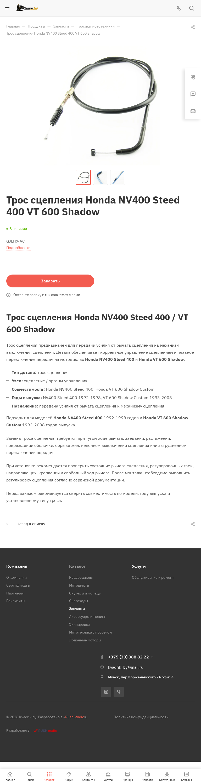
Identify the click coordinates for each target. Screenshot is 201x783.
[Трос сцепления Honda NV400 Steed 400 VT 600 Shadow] (100, 105)
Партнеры (15, 593)
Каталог (77, 566)
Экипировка (79, 624)
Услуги (139, 566)
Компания (16, 566)
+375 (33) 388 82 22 (128, 656)
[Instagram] (106, 692)
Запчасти (77, 608)
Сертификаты (18, 585)
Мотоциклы (79, 585)
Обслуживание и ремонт (153, 577)
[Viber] (119, 692)
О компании (16, 577)
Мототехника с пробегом (90, 632)
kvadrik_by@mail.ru (125, 667)
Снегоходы (78, 600)
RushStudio (74, 717)
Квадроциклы (81, 577)
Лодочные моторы (85, 640)
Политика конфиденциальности (141, 717)
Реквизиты (15, 600)
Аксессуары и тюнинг (87, 616)
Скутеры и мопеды (85, 593)
